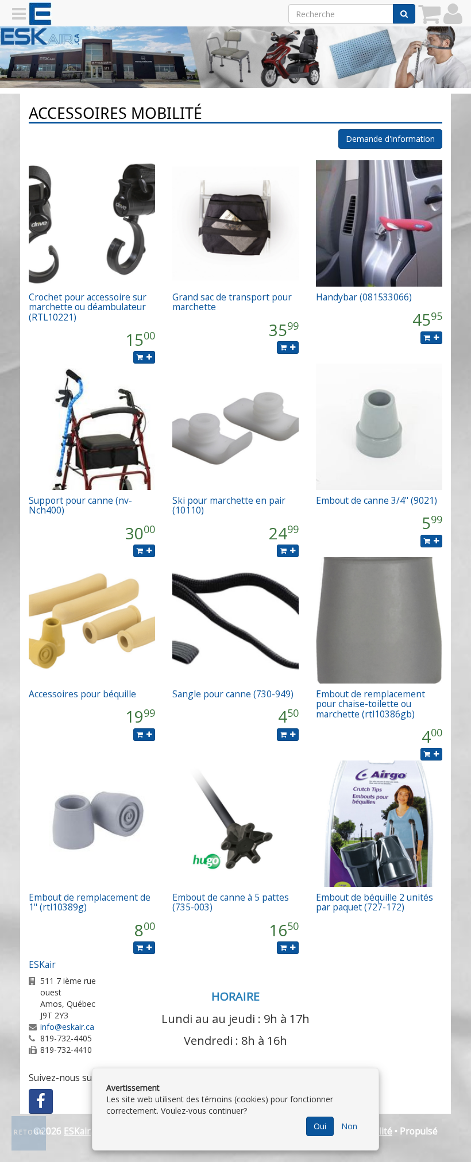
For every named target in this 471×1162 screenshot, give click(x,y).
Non (349, 1126)
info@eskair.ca (67, 1026)
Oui (320, 1126)
